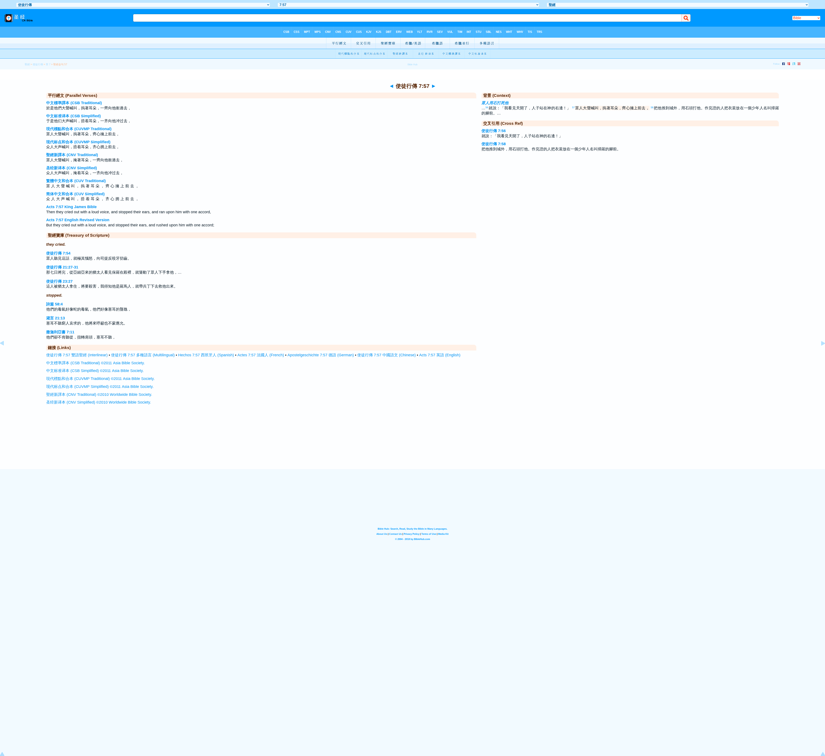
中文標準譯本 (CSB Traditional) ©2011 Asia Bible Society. (95, 363)
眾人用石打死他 (495, 103)
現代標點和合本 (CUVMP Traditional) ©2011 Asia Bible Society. (100, 378)
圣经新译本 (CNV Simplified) (71, 168)
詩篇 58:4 (54, 304)
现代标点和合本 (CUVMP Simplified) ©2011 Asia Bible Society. (100, 386)
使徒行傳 (38, 64)
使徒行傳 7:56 (493, 131)
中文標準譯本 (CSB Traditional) (74, 103)
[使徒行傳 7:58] (819, 353)
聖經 (27, 64)
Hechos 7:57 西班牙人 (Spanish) (206, 355)
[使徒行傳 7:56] (5, 353)
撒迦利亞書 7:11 (60, 332)
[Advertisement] (412, 442)
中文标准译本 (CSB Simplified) (73, 116)
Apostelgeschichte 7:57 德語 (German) (320, 355)
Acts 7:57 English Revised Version (77, 220)
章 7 (48, 64)
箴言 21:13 (55, 318)
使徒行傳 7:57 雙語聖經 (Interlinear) (77, 355)
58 (652, 107)
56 (487, 107)
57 (573, 107)
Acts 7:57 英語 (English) (439, 355)
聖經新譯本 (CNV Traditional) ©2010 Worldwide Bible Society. (99, 394)
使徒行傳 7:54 (58, 253)
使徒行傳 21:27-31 (62, 267)
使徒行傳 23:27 (59, 281)
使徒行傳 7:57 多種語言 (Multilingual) (143, 355)
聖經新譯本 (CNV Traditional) (72, 155)
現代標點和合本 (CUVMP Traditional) (79, 129)
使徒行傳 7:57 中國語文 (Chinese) (386, 355)
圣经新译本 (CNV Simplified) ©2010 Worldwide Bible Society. (98, 402)
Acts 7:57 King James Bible (71, 207)
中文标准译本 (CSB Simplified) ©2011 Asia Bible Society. (95, 371)
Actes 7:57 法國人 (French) (260, 355)
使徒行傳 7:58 (493, 144)
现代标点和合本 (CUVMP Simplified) (78, 142)
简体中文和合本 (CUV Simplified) (75, 194)
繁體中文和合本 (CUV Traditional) (76, 181)
